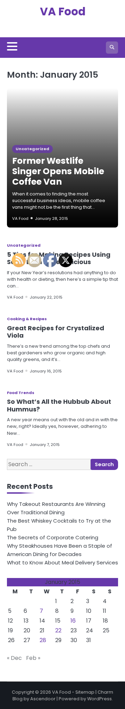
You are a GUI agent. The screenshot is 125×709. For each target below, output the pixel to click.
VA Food (62, 11)
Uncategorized (32, 149)
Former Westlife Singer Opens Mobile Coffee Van (58, 171)
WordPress (99, 699)
